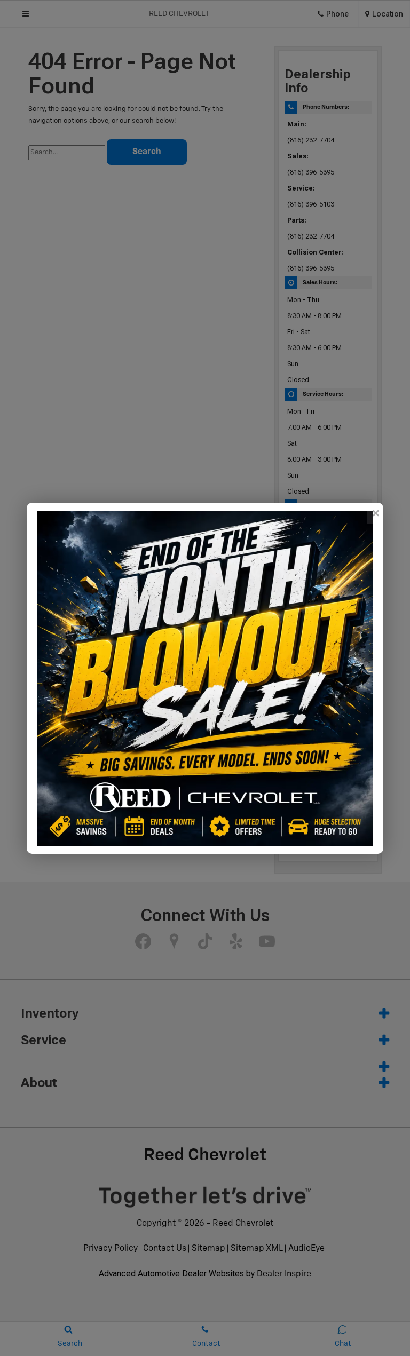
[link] (375, 513)
